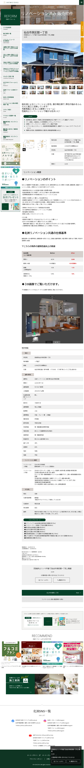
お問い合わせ (82, 44)
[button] (81, 2)
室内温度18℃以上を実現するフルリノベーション (31, 667)
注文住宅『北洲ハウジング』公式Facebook (26, 720)
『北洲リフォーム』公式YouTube (41, 740)
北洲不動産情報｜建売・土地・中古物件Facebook (28, 723)
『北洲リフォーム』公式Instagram (56, 728)
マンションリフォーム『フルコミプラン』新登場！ (11, 667)
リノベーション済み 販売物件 (47, 7)
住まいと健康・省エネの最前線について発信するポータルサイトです (52, 667)
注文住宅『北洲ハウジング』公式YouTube (43, 738)
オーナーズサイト (32, 755)
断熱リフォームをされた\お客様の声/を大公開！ (73, 667)
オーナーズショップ (48, 755)
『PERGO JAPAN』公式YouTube (41, 743)
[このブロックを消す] (80, 748)
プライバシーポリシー (36, 759)
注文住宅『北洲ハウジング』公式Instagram (58, 723)
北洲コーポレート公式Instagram (55, 720)
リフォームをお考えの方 (33, 7)
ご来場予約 (82, 28)
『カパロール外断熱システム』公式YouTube (44, 745)
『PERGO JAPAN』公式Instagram (55, 731)
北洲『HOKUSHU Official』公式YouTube (43, 735)
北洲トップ (23, 7)
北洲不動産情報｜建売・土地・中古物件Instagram (59, 725)
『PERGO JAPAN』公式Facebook (24, 725)
